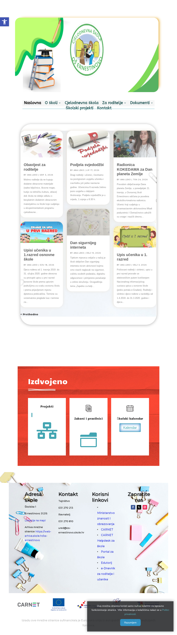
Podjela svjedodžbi (87, 165)
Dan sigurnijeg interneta (83, 245)
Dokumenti (140, 103)
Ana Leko (32, 175)
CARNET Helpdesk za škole (106, 540)
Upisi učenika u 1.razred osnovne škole (39, 255)
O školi (51, 103)
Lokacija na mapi (35, 520)
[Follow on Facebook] (133, 507)
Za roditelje (112, 103)
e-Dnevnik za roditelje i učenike (106, 574)
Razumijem (130, 622)
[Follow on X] (139, 507)
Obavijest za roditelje (34, 167)
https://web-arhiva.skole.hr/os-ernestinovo (38, 536)
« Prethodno (29, 314)
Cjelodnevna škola (82, 103)
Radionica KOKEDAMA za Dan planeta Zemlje (134, 169)
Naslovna (32, 103)
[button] (4, 21)
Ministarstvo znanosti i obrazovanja (106, 518)
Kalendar (130, 428)
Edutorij (106, 562)
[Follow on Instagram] (145, 507)
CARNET (107, 529)
